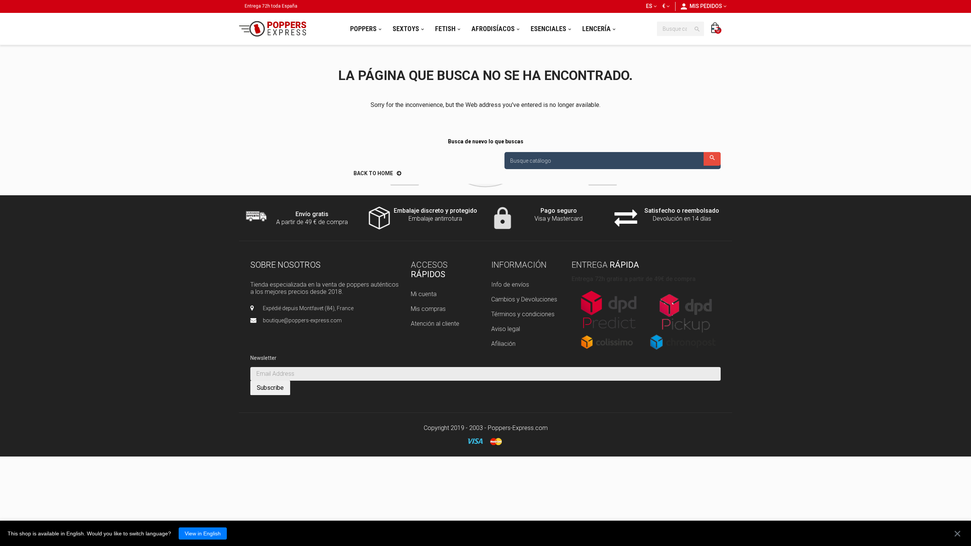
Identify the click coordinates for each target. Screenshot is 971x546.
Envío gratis (311, 214)
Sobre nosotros (285, 265)
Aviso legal (505, 329)
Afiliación (503, 343)
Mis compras (428, 308)
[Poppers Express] (275, 29)
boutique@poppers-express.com (302, 320)
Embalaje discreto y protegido (435, 210)
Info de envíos (510, 284)
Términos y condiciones (523, 314)
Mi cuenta (424, 294)
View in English (203, 533)
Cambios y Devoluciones (524, 299)
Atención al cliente (435, 323)
